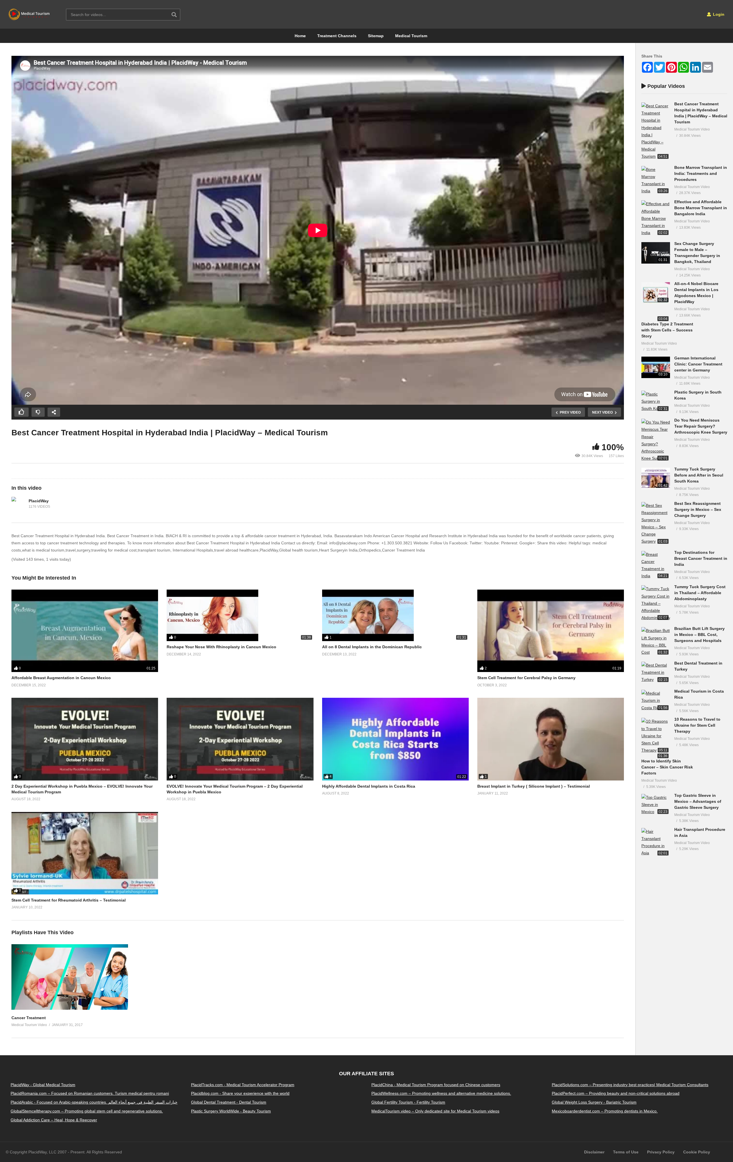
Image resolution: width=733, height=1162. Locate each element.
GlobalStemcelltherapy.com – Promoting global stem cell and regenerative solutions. (87, 1111)
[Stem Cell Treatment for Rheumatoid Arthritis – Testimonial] (84, 853)
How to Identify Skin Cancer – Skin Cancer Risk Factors (667, 767)
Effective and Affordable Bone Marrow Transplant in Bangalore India (700, 207)
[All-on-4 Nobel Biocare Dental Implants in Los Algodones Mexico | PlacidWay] (655, 293)
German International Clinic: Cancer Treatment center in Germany (698, 364)
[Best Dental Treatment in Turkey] (655, 672)
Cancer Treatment (28, 1017)
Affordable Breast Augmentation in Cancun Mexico (61, 677)
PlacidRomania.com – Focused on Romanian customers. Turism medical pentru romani (90, 1093)
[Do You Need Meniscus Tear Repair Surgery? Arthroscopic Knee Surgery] (655, 440)
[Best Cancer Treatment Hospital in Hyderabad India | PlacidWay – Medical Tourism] (655, 131)
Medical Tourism (411, 35)
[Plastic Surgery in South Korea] (655, 401)
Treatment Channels (336, 35)
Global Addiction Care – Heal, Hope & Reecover (54, 1120)
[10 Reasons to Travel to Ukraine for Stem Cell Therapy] (655, 736)
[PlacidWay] (18, 504)
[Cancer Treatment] (69, 1008)
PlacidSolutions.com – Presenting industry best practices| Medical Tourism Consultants (630, 1084)
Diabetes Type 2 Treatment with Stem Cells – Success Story (667, 330)
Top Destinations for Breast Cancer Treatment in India (700, 558)
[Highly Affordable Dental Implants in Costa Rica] (395, 739)
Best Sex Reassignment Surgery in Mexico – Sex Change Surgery (697, 509)
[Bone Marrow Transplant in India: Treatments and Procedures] (655, 180)
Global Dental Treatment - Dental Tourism (228, 1102)
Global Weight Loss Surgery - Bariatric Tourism (594, 1102)
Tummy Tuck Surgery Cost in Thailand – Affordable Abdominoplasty (700, 592)
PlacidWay (39, 501)
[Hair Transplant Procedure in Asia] (655, 842)
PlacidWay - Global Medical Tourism (43, 1084)
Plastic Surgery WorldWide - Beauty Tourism (231, 1111)
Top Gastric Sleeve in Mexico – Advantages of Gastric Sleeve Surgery (697, 801)
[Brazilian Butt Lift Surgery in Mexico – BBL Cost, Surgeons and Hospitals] (655, 641)
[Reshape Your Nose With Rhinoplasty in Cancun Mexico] (240, 615)
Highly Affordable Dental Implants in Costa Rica (368, 786)
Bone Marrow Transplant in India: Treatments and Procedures (700, 173)
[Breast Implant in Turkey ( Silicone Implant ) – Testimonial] (550, 739)
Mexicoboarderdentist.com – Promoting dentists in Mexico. (605, 1111)
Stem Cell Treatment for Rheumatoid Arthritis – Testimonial (68, 900)
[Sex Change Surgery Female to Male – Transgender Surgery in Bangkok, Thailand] (655, 253)
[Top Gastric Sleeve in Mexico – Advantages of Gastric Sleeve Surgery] (655, 805)
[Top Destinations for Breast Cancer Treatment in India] (655, 565)
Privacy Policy (661, 1152)
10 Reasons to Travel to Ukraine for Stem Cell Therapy (697, 725)
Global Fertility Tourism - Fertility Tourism (408, 1102)
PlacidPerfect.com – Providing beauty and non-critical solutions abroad (615, 1093)
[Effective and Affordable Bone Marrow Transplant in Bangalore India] (655, 218)
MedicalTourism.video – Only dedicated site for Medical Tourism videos (435, 1111)
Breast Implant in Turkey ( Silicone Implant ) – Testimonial (533, 786)
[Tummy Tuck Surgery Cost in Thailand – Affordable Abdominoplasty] (655, 603)
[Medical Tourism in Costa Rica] (655, 701)
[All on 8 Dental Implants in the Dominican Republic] (395, 615)
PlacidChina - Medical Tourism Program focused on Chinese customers (435, 1084)
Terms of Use (626, 1152)
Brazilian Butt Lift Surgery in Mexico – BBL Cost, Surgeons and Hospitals (699, 634)
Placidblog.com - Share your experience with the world (240, 1093)
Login (718, 14)
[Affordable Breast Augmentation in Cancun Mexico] (84, 631)
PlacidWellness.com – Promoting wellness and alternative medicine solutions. (441, 1093)
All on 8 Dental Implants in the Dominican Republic (372, 647)
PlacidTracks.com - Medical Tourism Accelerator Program (242, 1084)
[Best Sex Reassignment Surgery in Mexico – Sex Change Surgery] (655, 523)
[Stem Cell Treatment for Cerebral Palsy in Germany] (550, 631)
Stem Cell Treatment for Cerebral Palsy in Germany (526, 677)
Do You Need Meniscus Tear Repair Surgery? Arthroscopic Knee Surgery (700, 426)
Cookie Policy (696, 1152)
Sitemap (376, 35)
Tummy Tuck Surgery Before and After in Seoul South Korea (698, 475)
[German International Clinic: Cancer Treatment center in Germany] (655, 367)
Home (300, 35)
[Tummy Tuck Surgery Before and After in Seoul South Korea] (655, 478)
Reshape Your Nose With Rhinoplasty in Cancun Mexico (221, 647)
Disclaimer (594, 1152)
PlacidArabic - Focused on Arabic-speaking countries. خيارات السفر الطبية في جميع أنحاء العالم (94, 1102)
